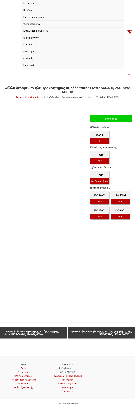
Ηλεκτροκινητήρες (23, 375)
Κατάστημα (23, 372)
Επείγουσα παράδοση (33, 17)
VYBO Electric (29, 44)
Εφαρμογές (28, 3)
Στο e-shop (111, 118)
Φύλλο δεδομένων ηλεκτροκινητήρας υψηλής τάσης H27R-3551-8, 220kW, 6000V (101, 333)
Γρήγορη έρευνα (31, 37)
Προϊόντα (28, 10)
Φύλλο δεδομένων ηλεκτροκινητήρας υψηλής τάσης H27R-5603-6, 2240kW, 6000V (31, 333)
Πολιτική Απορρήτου (67, 383)
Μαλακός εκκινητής (23, 387)
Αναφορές (28, 58)
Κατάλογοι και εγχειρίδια (35, 30)
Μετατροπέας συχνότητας (23, 379)
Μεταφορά (28, 51)
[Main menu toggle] (129, 75)
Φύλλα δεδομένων (31, 23)
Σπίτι (23, 368)
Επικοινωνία (29, 65)
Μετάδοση (23, 383)
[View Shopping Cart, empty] (129, 34)
